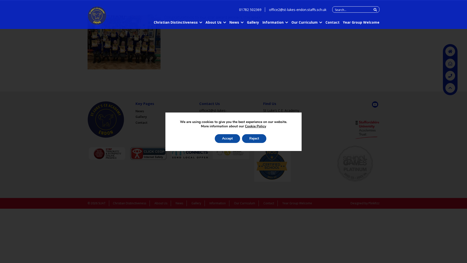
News (234, 22)
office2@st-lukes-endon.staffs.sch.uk (297, 9)
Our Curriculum (304, 22)
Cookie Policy (255, 126)
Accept (227, 138)
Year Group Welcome (361, 22)
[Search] (375, 10)
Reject (254, 138)
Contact (332, 22)
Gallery (253, 22)
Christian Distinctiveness (176, 22)
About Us (214, 22)
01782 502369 (250, 9)
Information (273, 22)
